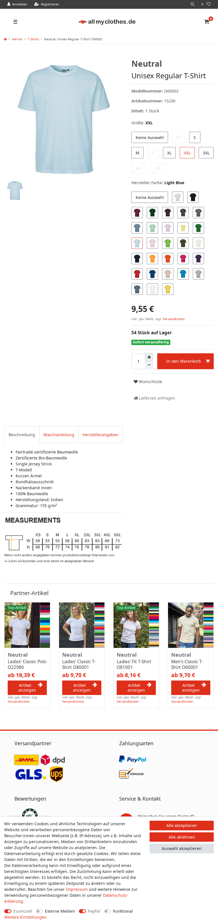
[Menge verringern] (149, 365)
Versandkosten (173, 319)
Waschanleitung (58, 434)
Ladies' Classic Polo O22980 (27, 664)
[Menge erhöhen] (149, 357)
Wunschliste (150, 381)
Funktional (123, 911)
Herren (17, 39)
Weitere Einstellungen (25, 917)
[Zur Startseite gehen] (5, 39)
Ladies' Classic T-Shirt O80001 (79, 664)
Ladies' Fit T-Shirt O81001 (134, 664)
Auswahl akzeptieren (182, 848)
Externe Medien (60, 911)
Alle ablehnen (182, 837)
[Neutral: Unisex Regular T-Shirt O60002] (63, 533)
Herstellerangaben (100, 434)
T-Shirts (33, 39)
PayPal (94, 911)
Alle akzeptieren (181, 825)
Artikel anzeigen (27, 687)
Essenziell (22, 911)
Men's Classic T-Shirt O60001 (187, 664)
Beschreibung (22, 434)
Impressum (77, 889)
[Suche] (192, 4)
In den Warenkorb (183, 361)
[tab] (21, 434)
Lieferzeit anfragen (156, 398)
